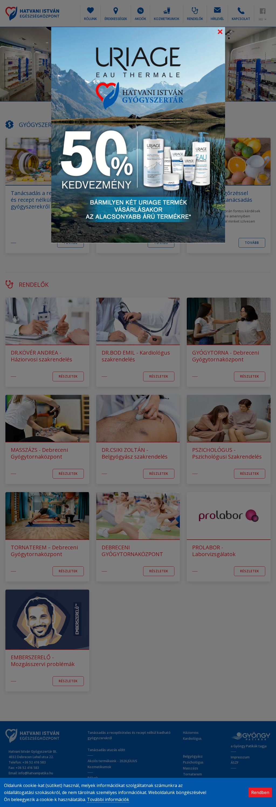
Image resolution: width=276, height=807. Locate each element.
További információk (108, 799)
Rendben (260, 792)
